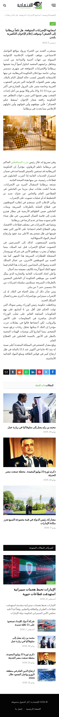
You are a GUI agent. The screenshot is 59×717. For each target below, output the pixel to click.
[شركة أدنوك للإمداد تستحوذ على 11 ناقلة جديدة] (47, 625)
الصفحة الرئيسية (49, 15)
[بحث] (5, 5)
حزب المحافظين (20, 162)
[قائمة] (53, 5)
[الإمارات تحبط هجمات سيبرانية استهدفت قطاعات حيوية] (29, 569)
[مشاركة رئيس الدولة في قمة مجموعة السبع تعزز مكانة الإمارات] (29, 500)
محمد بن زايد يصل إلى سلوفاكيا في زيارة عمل (32, 427)
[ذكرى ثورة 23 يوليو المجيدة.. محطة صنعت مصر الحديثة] (29, 452)
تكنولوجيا (51, 582)
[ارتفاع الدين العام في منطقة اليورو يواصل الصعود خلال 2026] (47, 675)
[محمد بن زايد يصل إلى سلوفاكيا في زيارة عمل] (29, 408)
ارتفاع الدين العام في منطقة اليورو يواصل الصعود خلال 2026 (20, 674)
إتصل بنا (18, 708)
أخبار (52, 23)
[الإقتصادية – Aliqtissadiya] (29, 5)
